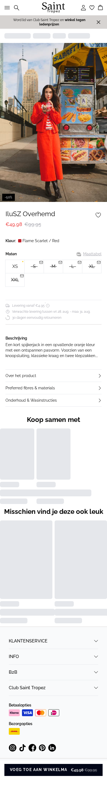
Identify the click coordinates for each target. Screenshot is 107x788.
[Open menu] (6, 8)
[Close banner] (98, 22)
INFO (14, 656)
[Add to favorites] (98, 215)
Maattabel (92, 254)
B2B (13, 672)
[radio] (14, 266)
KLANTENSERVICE (28, 641)
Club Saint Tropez (27, 687)
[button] (53, 375)
